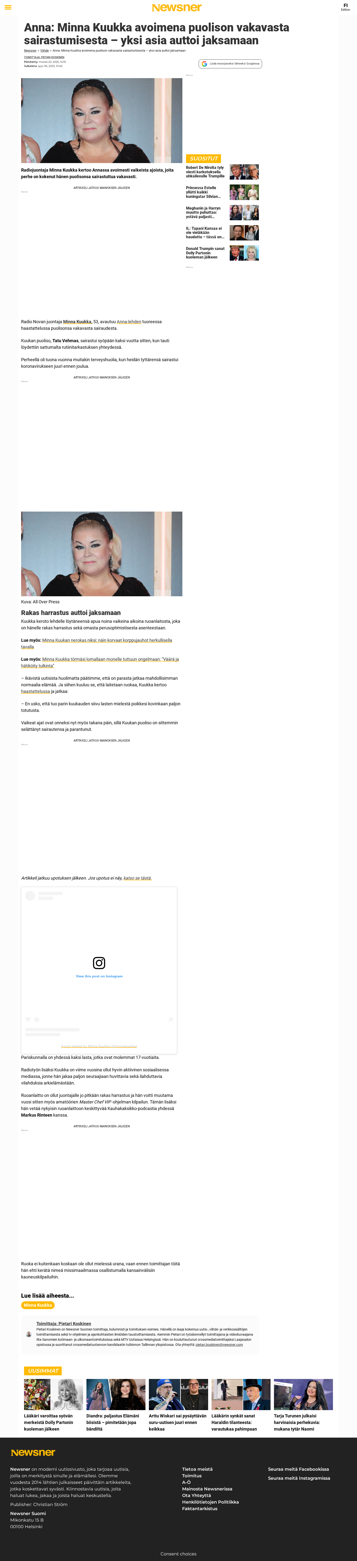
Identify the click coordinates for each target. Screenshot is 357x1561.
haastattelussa (35, 691)
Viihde (44, 50)
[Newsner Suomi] (176, 8)
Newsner (30, 50)
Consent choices (178, 1554)
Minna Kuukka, (77, 321)
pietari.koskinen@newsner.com (219, 1345)
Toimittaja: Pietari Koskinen (44, 57)
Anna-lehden (129, 321)
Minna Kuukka (38, 1305)
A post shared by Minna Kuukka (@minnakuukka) (99, 1046)
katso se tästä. (137, 878)
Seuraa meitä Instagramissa (299, 1478)
